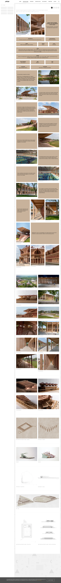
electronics (44, 1)
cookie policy (39, 580)
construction (37, 1)
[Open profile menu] (59, 1)
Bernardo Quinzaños (22, 39)
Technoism (37, 11)
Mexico (30, 11)
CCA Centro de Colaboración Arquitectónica (33, 39)
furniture (50, 1)
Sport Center (26, 11)
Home (20, 1)
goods (55, 1)
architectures (25, 1)
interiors (31, 1)
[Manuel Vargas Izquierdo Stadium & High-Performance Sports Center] (23, 14)
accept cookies (50, 580)
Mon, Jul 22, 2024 (19, 11)
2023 (33, 11)
